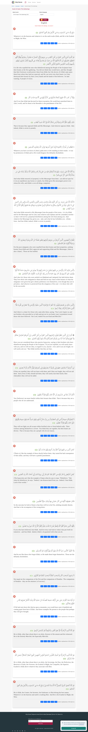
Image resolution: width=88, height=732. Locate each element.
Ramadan (49, 714)
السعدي (52, 43)
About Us (60, 714)
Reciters (34, 2)
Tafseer (29, 2)
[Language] (25, 2)
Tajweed (39, 2)
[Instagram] (17, 731)
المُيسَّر (56, 43)
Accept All (73, 728)
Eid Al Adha (43, 714)
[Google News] (22, 731)
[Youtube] (20, 731)
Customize (81, 724)
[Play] (14, 29)
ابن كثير (45, 43)
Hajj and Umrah (36, 714)
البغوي (49, 43)
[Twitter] (15, 731)
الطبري (42, 43)
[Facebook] (12, 731)
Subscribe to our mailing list (34, 718)
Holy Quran (28, 714)
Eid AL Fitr (54, 714)
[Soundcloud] (25, 731)
